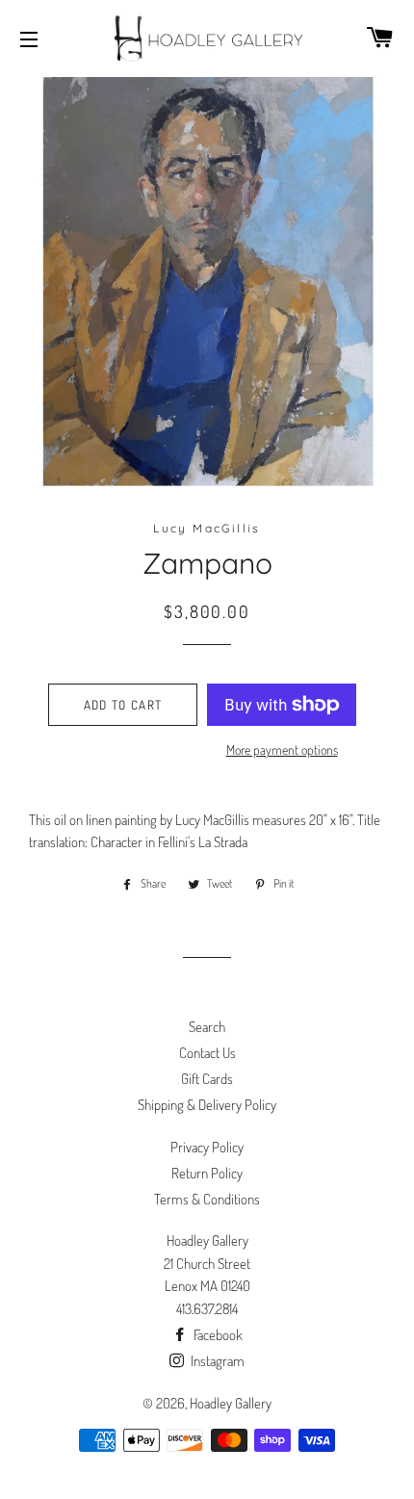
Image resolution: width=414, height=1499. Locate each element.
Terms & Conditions (207, 1199)
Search (207, 1027)
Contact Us (207, 1053)
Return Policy (207, 1173)
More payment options (282, 749)
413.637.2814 (207, 1309)
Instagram (216, 1361)
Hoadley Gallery (231, 1403)
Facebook (217, 1335)
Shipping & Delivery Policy (207, 1105)
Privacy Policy (207, 1147)
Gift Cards (207, 1079)
